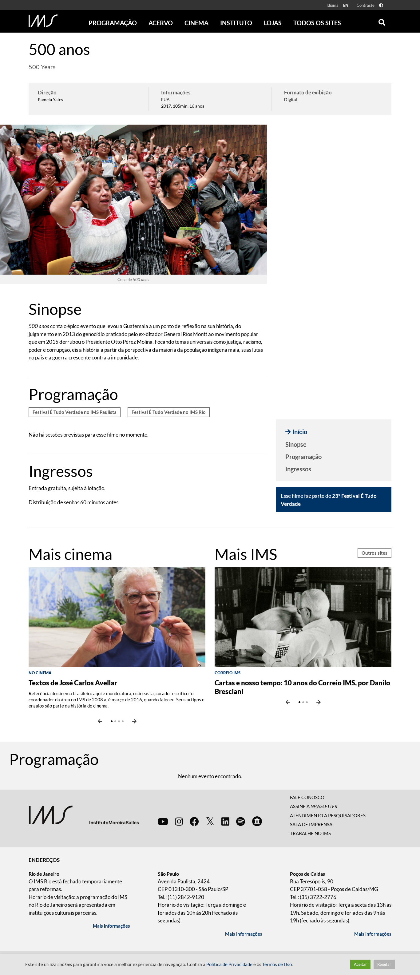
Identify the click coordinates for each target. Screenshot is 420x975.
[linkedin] (225, 821)
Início (299, 431)
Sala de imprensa (311, 824)
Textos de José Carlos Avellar (73, 683)
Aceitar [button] (360, 964)
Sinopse (296, 444)
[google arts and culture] (257, 821)
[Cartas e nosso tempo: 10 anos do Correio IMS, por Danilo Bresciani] (303, 616)
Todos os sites (317, 22)
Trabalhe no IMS (310, 833)
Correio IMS (227, 672)
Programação (303, 456)
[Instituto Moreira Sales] (84, 814)
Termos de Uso (277, 964)
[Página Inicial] (43, 20)
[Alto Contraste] (381, 5)
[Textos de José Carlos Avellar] (117, 616)
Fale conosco (307, 797)
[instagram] (179, 821)
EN (345, 5)
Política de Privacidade (229, 964)
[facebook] (194, 821)
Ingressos (298, 469)
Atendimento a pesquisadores (328, 815)
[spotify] (240, 821)
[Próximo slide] (134, 721)
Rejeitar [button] (384, 964)
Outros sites (374, 553)
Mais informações (111, 926)
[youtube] (163, 821)
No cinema (40, 672)
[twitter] (210, 821)
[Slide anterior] (100, 721)
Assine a (313, 806)
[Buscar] (381, 21)
